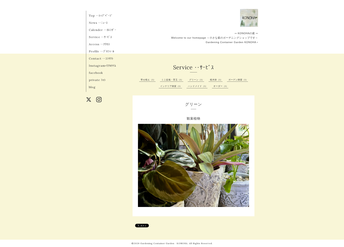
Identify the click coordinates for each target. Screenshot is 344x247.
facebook (96, 73)
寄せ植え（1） (148, 79)
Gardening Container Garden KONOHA (164, 243)
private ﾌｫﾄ (97, 80)
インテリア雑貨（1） (171, 86)
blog (92, 87)
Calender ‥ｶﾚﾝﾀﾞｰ (102, 30)
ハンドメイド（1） (197, 86)
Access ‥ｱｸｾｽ (99, 44)
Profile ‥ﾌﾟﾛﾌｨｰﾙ (101, 51)
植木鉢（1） (216, 79)
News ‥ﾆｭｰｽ (98, 22)
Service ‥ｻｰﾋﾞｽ (100, 37)
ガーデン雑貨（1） (238, 79)
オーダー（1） (220, 86)
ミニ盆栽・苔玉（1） (172, 79)
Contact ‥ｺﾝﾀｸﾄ (101, 58)
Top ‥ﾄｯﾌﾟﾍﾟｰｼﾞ (101, 15)
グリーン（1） (196, 79)
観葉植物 (193, 118)
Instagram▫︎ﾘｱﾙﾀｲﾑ (102, 65)
